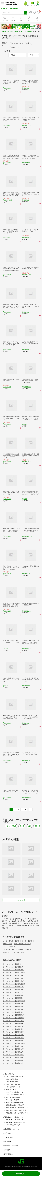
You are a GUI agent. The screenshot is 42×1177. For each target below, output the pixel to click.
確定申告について (11, 1089)
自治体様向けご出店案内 (10, 1146)
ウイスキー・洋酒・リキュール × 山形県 (16, 949)
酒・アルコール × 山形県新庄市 (13, 1012)
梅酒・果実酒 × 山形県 (22, 944)
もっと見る (21, 900)
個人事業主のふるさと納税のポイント (17, 1107)
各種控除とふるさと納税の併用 (15, 1105)
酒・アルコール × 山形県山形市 (13, 1055)
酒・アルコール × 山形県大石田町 (14, 972)
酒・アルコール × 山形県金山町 (13, 987)
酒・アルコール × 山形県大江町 (13, 975)
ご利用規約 (6, 1150)
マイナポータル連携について (14, 1092)
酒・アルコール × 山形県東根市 (13, 1038)
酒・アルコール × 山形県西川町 (13, 1035)
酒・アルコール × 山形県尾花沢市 (14, 984)
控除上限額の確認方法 (12, 1100)
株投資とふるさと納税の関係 (14, 1102)
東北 (22, 31)
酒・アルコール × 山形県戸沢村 (13, 1023)
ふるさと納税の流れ (12, 1079)
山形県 (29, 31)
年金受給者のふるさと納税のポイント (17, 1113)
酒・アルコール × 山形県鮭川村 (13, 1004)
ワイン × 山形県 (8, 946)
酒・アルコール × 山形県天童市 (13, 1021)
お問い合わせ (7, 1141)
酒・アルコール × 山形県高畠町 (13, 1015)
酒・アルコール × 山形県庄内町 (13, 1006)
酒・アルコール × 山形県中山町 (13, 1026)
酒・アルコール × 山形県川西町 (13, 995)
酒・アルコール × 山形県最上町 (13, 1052)
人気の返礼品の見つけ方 (13, 1125)
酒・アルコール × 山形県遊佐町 (13, 1060)
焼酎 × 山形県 (7, 944)
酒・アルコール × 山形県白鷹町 (13, 1009)
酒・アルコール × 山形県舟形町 (13, 1040)
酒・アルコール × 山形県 (11, 964)
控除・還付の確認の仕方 (13, 1097)
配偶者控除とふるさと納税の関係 (16, 1110)
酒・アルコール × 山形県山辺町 (13, 1057)
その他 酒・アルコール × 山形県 (13, 952)
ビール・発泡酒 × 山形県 (11, 941)
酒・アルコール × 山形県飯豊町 (13, 970)
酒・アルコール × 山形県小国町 (13, 981)
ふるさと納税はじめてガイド (14, 1076)
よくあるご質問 (8, 1137)
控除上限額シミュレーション (12, 1129)
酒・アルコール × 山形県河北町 (13, 989)
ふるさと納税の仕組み (12, 1081)
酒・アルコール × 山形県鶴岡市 (13, 1018)
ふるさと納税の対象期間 (13, 1084)
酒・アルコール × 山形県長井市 (13, 1029)
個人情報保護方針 (8, 1154)
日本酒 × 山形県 (27, 941)
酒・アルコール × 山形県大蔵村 (13, 978)
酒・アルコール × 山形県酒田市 (13, 998)
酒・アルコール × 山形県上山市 (13, 992)
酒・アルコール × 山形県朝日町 (13, 967)
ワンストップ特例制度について (15, 1094)
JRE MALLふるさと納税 (10, 31)
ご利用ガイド (7, 1133)
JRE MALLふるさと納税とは (14, 1119)
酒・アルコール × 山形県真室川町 (14, 1043)
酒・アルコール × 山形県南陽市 (13, 1032)
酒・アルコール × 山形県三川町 (13, 1046)
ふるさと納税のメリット (13, 1087)
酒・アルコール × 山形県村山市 (13, 1049)
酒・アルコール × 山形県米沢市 (13, 1063)
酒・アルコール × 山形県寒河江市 (14, 1001)
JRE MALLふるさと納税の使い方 (16, 1122)
